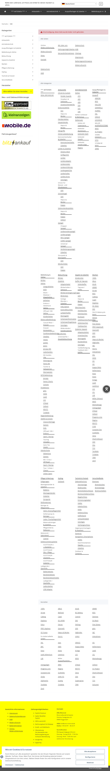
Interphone (96, 352)
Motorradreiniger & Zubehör (49, 523)
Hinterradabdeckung (65, 134)
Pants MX (46, 364)
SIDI (93, 442)
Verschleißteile (7, 80)
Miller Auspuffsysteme (64, 659)
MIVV (97, 128)
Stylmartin (44, 681)
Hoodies (46, 336)
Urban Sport (47, 473)
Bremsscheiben (100, 491)
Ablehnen (90, 762)
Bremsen (95, 481)
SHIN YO (61, 677)
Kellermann (96, 370)
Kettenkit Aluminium (82, 129)
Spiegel (60, 223)
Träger (77, 293)
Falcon (94, 318)
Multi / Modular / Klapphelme (47, 295)
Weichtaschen (80, 307)
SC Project (98, 132)
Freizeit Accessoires (47, 329)
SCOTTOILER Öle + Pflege (47, 551)
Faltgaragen (45, 481)
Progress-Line (97, 417)
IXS (93, 361)
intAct (77, 636)
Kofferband (82, 516)
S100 (94, 426)
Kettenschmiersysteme (49, 542)
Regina (80, 148)
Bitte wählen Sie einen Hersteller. (15, 91)
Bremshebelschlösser (85, 491)
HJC (93, 346)
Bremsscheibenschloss (86, 494)
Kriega (94, 380)
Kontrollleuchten (67, 310)
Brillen (43, 280)
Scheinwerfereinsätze (68, 319)
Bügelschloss (82, 497)
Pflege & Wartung (8, 68)
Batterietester (48, 571)
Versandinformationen (66, 53)
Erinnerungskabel (84, 500)
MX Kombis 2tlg (47, 356)
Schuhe (46, 384)
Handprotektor (63, 119)
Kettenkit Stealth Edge (82, 143)
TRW (94, 457)
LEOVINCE (98, 120)
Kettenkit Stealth (81, 138)
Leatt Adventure (46, 654)
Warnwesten (47, 372)
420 (79, 99)
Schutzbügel (62, 193)
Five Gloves (96, 324)
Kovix (94, 377)
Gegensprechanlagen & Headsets (83, 529)
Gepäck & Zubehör (8, 60)
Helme (43, 283)
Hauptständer (63, 122)
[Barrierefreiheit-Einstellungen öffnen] (106, 389)
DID (93, 309)
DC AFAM (61, 620)
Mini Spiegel (65, 238)
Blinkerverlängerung (68, 293)
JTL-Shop (98, 768)
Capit (94, 300)
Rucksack (81, 317)
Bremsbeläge (99, 488)
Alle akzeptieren (90, 751)
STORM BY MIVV (98, 144)
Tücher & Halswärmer (47, 368)
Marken (4, 64)
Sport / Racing (48, 436)
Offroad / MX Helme (48, 312)
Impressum (9, 765)
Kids (44, 428)
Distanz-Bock (65, 152)
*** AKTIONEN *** (8, 36)
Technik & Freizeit (8, 76)
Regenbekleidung (47, 416)
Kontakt (43, 59)
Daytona (95, 303)
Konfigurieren (90, 757)
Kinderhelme (48, 316)
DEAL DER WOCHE (47, 95)
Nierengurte (47, 360)
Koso (94, 374)
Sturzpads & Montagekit (62, 256)
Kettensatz (79, 120)
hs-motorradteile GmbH (47, 637)
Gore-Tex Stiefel (46, 446)
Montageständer (49, 493)
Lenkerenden (65, 164)
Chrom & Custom (64, 93)
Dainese (95, 617)
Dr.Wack (95, 620)
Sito (93, 445)
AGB (76, 49)
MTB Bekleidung (46, 375)
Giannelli (95, 330)
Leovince (61, 654)
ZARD (97, 149)
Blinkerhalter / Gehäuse (66, 288)
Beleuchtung (6, 56)
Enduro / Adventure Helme (47, 305)
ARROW (97, 98)
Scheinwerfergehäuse (68, 322)
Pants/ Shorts (48, 381)
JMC (42, 647)
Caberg (95, 297)
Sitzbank (61, 481)
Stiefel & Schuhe (47, 419)
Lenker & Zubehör (64, 149)
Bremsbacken (100, 485)
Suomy (60, 681)
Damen (45, 425)
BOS (96, 101)
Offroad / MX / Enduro (48, 432)
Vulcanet (95, 684)
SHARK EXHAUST (98, 136)
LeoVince (95, 386)
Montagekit (65, 316)
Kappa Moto (96, 367)
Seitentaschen (83, 323)
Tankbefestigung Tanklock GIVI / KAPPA (84, 350)
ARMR (94, 287)
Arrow (94, 290)
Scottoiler (95, 433)
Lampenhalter (66, 313)
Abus (94, 281)
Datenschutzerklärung (17, 716)
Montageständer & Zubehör (47, 486)
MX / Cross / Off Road (47, 461)
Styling (4, 72)
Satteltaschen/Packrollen (86, 320)
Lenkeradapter (66, 161)
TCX (93, 448)
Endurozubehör (63, 108)
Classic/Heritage (49, 422)
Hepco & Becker (64, 115)
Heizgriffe (61, 131)
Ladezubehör (48, 586)
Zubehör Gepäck (81, 329)
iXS (93, 364)
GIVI (62, 190)
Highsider (95, 342)
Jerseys (45, 378)
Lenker (63, 158)
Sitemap (78, 53)
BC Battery (79, 613)
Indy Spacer (65, 307)
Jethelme (46, 300)
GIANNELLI (99, 108)
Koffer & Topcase (81, 281)
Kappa (63, 205)
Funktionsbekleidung (50, 333)
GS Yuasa (44, 632)
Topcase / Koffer (81, 288)
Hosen (45, 340)
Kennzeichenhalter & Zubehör (65, 138)
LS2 (44, 400)
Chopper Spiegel (64, 227)
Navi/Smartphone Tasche (84, 544)
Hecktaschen (82, 310)
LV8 (93, 395)
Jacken (45, 343)
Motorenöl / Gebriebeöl (45, 534)
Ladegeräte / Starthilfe (45, 567)
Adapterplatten (83, 332)
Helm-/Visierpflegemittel (52, 511)
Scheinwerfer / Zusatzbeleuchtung (65, 338)
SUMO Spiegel (66, 241)
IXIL (96, 114)
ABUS (60, 609)
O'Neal (45, 403)
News (43, 55)
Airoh (94, 284)
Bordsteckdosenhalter (51, 578)
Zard (42, 688)
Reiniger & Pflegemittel (45, 506)
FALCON (98, 104)
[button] (104, 11)
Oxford (63, 220)
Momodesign (97, 405)
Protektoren (45, 388)
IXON (45, 394)
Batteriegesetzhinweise (83, 61)
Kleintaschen (82, 314)
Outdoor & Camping (79, 552)
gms (44, 391)
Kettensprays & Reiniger (48, 515)
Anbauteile (6, 40)
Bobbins (46, 490)
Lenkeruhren (65, 177)
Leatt (45, 397)
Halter (80, 503)
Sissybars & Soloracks (65, 100)
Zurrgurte (46, 499)
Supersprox (79, 681)
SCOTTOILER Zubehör (47, 562)
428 (79, 102)
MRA (59, 665)
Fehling (95, 321)
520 (79, 105)
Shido (43, 677)
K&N (59, 647)
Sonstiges (64, 180)
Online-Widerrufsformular (47, 46)
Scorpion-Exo (45, 673)
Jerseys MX (47, 349)
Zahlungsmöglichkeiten (66, 49)
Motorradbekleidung (48, 319)
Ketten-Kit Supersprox (82, 124)
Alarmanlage (82, 485)
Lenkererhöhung (67, 167)
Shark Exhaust (97, 439)
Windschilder (63, 264)
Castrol (45, 538)
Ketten (77, 93)
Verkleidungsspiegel (68, 249)
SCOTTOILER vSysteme (47, 556)
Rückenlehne (82, 342)
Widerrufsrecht (46, 52)
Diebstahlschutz (81, 481)
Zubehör (64, 145)
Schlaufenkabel (83, 519)
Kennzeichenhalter (67, 142)
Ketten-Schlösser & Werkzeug (81, 116)
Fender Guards (66, 96)
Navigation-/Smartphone (84, 537)
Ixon (59, 643)
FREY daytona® (97, 327)
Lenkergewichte (66, 170)
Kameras (78, 533)
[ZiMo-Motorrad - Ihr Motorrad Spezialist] (5, 11)
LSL (93, 392)
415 (79, 96)
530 (79, 112)
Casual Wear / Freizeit (48, 324)
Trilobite (46, 412)
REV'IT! (45, 409)
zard (94, 461)
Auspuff (95, 95)
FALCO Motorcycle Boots (98, 313)
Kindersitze (79, 278)
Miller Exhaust (97, 398)
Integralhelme (48, 286)
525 (79, 108)
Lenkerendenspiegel (68, 231)
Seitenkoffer (82, 284)
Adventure (47, 453)
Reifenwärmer (46, 502)
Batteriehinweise (15, 726)
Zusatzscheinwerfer (68, 104)
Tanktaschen (82, 326)
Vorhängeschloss (84, 525)
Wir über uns (62, 45)
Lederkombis (48, 352)
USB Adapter (47, 589)
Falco (42, 624)
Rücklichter (62, 334)
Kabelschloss (82, 506)
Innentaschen (83, 335)
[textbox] (79, 3)
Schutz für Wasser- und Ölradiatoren (62, 185)
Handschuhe (45, 450)
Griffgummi (65, 155)
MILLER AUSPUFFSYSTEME (101, 124)
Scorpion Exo (97, 430)
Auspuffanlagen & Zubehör (11, 48)
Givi (62, 111)
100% (94, 278)
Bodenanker (82, 488)
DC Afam (95, 306)
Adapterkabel (65, 284)
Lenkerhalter (65, 173)
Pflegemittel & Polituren (48, 529)
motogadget (96, 408)
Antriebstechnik (7, 44)
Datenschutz (19, 765)
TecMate (95, 451)
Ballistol (61, 613)
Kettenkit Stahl (83, 134)
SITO (96, 140)
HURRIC (97, 111)
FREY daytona (45, 628)
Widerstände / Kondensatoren (66, 329)
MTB (45, 290)
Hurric (94, 349)
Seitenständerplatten (65, 208)
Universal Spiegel (64, 245)
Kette (80, 509)
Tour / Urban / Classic (48, 469)
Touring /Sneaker (46, 441)
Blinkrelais (64, 296)
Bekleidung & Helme (9, 52)
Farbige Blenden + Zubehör (64, 301)
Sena (94, 436)
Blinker (60, 278)
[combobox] (79, 3)
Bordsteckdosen (49, 575)
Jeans (45, 346)
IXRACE (97, 117)
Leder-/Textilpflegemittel (52, 519)
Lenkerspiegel (66, 234)
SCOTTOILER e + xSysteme (48, 546)
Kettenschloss (83, 512)
